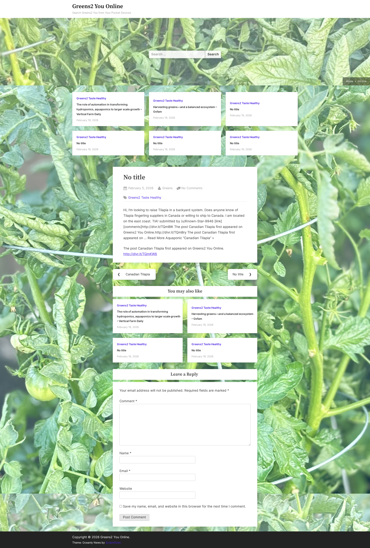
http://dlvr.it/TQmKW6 (140, 254)
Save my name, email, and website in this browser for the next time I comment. (184, 506)
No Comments (191, 188)
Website (125, 489)
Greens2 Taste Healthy (91, 98)
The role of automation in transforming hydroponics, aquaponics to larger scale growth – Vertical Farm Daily (109, 109)
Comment (128, 401)
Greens (167, 188)
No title (234, 109)
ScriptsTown (113, 542)
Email (124, 471)
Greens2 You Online (97, 6)
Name (125, 453)
